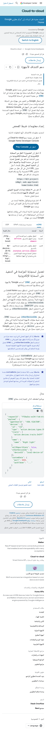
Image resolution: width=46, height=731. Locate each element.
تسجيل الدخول (8, 3)
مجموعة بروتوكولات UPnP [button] (23, 224)
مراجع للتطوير (39, 664)
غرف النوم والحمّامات (37, 639)
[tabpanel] (23, 245)
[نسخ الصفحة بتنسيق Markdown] (10, 67)
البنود (42, 719)
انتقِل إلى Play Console (26, 147)
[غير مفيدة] (23, 54)
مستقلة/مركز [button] (37, 406)
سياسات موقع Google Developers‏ (24, 520)
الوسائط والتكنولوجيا (37, 626)
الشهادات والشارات (37, 655)
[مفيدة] (27, 54)
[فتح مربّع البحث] (16, 3)
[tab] (39, 224)
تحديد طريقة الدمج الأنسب (35, 573)
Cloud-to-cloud (33, 11)
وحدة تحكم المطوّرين (37, 691)
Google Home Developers (34, 49)
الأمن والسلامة (39, 621)
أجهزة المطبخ (39, 635)
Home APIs (39, 591)
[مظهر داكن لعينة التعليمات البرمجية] (38, 411)
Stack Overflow (37, 703)
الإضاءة (41, 612)
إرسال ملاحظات (34, 60)
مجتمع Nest (39, 708)
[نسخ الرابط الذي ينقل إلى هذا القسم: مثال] (37, 393)
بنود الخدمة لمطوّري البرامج (35, 676)
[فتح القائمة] (40, 3)
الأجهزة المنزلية (39, 630)
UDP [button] (7, 224)
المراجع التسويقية (38, 659)
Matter (41, 542)
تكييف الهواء (40, 617)
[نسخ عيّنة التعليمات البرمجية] (42, 411)
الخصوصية (34, 719)
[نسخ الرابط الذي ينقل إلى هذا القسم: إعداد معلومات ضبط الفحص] (9, 126)
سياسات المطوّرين (38, 681)
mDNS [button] (39, 224)
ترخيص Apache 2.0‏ (23, 518)
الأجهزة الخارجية (38, 644)
